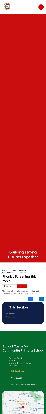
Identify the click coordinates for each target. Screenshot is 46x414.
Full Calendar (10, 286)
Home (4, 270)
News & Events (7, 272)
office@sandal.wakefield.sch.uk (24, 384)
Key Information (19, 270)
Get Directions (17, 371)
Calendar (23, 272)
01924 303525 (16, 378)
